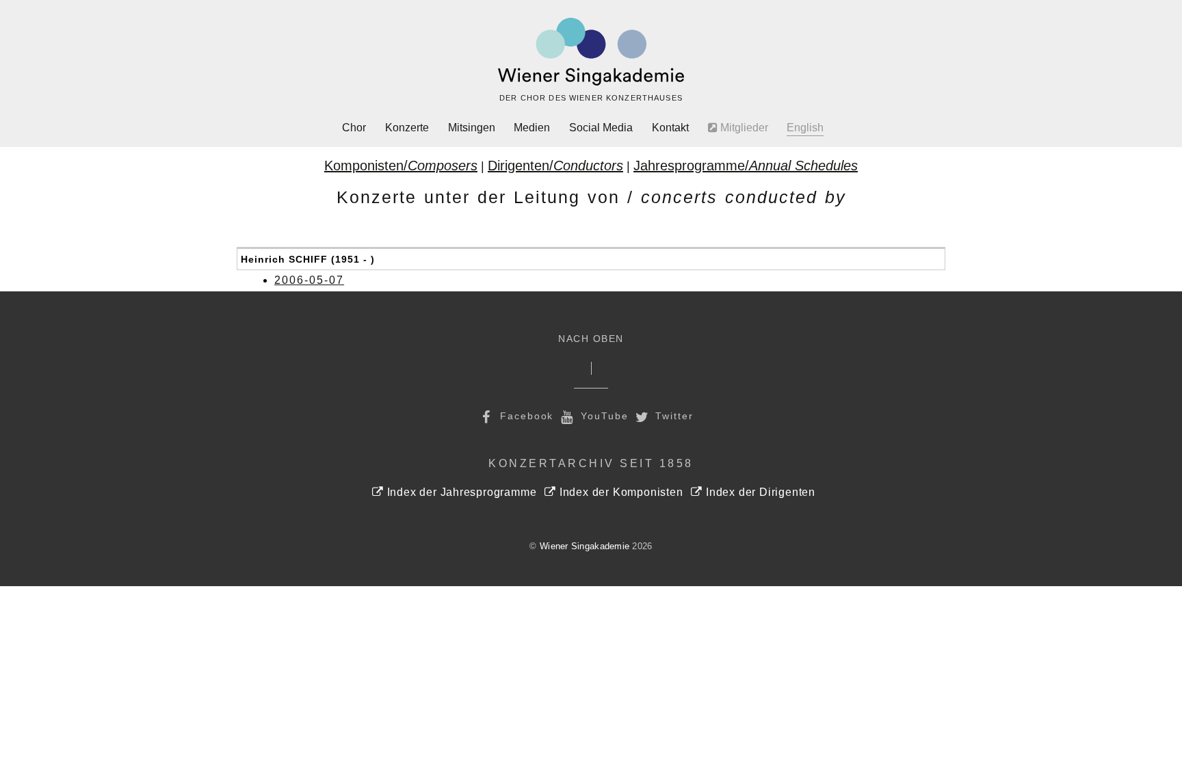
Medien (532, 127)
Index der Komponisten (619, 492)
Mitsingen (471, 127)
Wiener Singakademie (584, 546)
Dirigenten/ (555, 165)
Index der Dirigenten (758, 492)
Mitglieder (743, 127)
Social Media (601, 127)
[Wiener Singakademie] (591, 52)
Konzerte (407, 127)
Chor (354, 127)
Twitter (673, 415)
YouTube (602, 415)
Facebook (524, 415)
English (805, 127)
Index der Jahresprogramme (460, 492)
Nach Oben (591, 339)
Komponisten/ (400, 165)
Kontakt (670, 127)
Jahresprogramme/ (745, 165)
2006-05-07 (309, 280)
